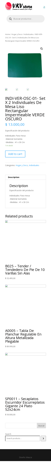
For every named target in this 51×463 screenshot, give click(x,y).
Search (8, 434)
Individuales (29, 34)
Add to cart (15, 154)
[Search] (43, 438)
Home (7, 34)
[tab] (25, 177)
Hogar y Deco (17, 34)
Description (13, 177)
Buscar (41, 425)
